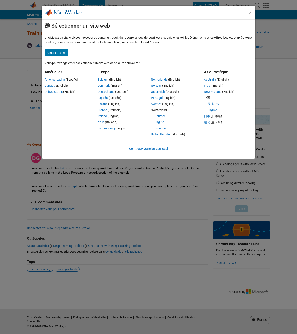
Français (160, 128)
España (103, 98)
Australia (210, 79)
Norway (156, 85)
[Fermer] (251, 12)
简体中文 (214, 104)
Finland (103, 104)
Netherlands (159, 79)
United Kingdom (161, 134)
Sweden (156, 104)
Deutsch (160, 116)
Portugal (157, 98)
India (207, 85)
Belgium (103, 79)
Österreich (158, 91)
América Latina (55, 79)
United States (54, 91)
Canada (50, 85)
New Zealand (213, 91)
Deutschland (106, 91)
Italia (101, 122)
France (102, 110)
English (159, 122)
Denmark (104, 85)
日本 (207, 116)
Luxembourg (106, 128)
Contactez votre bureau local (148, 148)
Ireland (102, 116)
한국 (207, 122)
